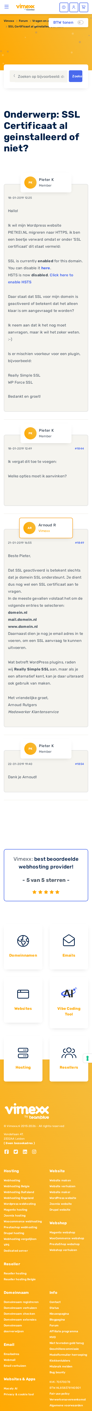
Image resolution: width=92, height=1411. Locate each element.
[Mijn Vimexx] (73, 7)
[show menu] (6, 6)
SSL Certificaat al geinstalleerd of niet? (36, 26)
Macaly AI (10, 1388)
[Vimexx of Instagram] (35, 1152)
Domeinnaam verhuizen (20, 1308)
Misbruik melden (61, 1366)
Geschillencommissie (64, 1349)
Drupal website (60, 1209)
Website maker (60, 1192)
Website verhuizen (62, 1186)
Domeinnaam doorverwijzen (14, 1328)
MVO (53, 1337)
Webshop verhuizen (63, 1250)
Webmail (10, 1360)
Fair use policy (60, 1393)
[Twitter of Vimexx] (17, 1152)
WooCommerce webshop (67, 1238)
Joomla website (61, 1203)
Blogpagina (57, 1319)
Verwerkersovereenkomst (68, 1399)
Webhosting (12, 1180)
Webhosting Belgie (16, 1186)
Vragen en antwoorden (48, 20)
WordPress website (63, 1198)
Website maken (60, 1180)
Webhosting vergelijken (20, 1239)
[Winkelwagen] (83, 7)
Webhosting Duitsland (19, 1192)
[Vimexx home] (25, 7)
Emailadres (11, 1354)
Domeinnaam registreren (21, 1302)
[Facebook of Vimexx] (8, 1152)
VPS (7, 1244)
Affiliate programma (64, 1331)
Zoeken (77, 76)
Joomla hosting (14, 1215)
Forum (23, 20)
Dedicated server (16, 1250)
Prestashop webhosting (20, 1227)
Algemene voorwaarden (66, 1405)
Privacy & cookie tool (19, 1394)
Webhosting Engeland (19, 1198)
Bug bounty (57, 1372)
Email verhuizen (15, 1365)
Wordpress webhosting (20, 1203)
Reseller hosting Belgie (20, 1279)
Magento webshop (62, 1232)
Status (54, 1308)
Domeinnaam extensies (20, 1319)
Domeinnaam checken (19, 1313)
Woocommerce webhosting (23, 1221)
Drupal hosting (14, 1233)
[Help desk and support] (63, 7)
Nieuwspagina (59, 1313)
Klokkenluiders (60, 1360)
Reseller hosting (15, 1273)
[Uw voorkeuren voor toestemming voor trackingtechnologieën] (87, 1058)
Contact (55, 1302)
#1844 (79, 448)
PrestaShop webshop (64, 1244)
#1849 (79, 542)
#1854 (79, 764)
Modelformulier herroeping (68, 1354)
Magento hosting (15, 1209)
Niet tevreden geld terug (67, 1343)
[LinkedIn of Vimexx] (26, 1152)
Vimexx (9, 20)
